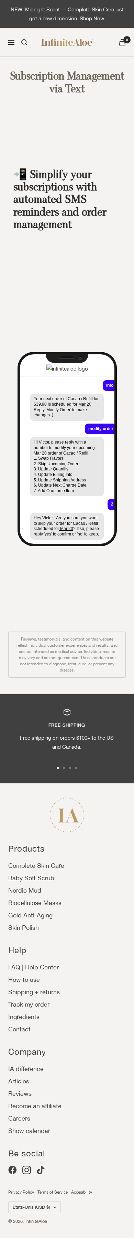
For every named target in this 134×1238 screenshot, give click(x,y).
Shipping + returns (34, 992)
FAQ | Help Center (33, 967)
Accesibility (81, 1192)
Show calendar (29, 1130)
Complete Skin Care (36, 865)
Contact (19, 1029)
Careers (19, 1118)
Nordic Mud (24, 890)
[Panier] (122, 42)
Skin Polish (23, 927)
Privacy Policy (21, 1192)
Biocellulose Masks (35, 902)
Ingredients (24, 1016)
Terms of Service (52, 1192)
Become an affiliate (35, 1106)
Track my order (28, 1004)
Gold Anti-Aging (30, 915)
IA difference (26, 1068)
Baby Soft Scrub (31, 878)
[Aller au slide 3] (70, 768)
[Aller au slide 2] (64, 768)
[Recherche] (24, 42)
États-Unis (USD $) (31, 1207)
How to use (24, 979)
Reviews (20, 1093)
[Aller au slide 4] (76, 768)
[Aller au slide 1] (58, 768)
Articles (18, 1081)
